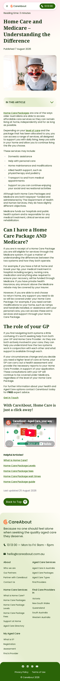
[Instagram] (32, 666)
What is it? (8, 639)
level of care (33, 130)
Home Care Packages (16, 113)
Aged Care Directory (13, 625)
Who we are (9, 568)
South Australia (40, 612)
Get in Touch (10, 397)
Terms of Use (38, 672)
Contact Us (9, 582)
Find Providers (39, 582)
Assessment (9, 648)
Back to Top (14, 502)
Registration (9, 644)
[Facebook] (23, 666)
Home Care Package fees (18, 471)
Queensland (38, 607)
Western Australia (41, 617)
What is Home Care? (15, 460)
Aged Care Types (41, 577)
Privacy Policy (21, 672)
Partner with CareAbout (15, 577)
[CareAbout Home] (30, 522)
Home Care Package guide (19, 481)
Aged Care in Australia (43, 568)
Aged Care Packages (42, 572)
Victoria (36, 598)
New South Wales (41, 603)
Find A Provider (10, 653)
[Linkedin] (28, 666)
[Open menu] (7, 6)
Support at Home (12, 621)
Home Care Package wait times (22, 476)
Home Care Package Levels (19, 465)
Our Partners (9, 572)
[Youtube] (37, 666)
